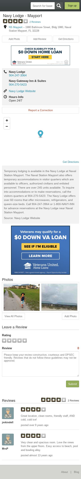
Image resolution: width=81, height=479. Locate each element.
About (64, 472)
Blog (76, 472)
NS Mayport (15, 27)
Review (40, 348)
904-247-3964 (18, 75)
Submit (72, 384)
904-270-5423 (18, 84)
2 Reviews (35, 22)
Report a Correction (40, 110)
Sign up (72, 5)
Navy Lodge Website (22, 91)
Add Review (39, 39)
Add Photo (70, 316)
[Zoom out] (7, 126)
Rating (6, 335)
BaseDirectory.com (5, 5)
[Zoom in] (7, 120)
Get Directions (66, 39)
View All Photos (13, 316)
